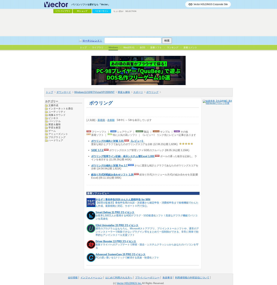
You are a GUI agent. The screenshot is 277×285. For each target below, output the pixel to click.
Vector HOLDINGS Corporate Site (211, 4)
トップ (49, 92)
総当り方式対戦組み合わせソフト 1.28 (112, 174)
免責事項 (167, 277)
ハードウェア (55, 140)
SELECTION (130, 11)
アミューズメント (58, 134)
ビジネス (53, 118)
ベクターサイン (101, 11)
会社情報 (73, 277)
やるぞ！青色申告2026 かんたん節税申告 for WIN (123, 199)
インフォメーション (91, 277)
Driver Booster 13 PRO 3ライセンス (116, 241)
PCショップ (82, 11)
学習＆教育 (54, 127)
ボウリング (152, 92)
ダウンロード (63, 92)
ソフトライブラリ (62, 11)
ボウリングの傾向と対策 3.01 (107, 141)
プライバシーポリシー (147, 277)
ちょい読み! (118, 11)
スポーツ (138, 92)
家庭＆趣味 (124, 92)
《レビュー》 (137, 141)
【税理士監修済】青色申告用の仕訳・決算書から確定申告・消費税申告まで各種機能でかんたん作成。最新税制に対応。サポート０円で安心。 (147, 204)
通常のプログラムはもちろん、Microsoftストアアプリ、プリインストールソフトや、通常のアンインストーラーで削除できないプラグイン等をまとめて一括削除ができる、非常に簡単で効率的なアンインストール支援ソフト (147, 231)
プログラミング (57, 137)
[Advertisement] (138, 24)
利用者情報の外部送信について (192, 277)
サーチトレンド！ (92, 40)
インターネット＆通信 (60, 108)
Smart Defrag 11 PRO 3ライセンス (115, 212)
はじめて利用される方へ (118, 277)
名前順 (111, 120)
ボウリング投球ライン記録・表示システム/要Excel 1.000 (123, 156)
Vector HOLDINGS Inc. (129, 283)
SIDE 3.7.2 (97, 150)
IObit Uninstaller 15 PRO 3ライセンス (117, 225)
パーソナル (54, 121)
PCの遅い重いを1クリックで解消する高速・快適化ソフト (127, 257)
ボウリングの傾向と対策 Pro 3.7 (109, 165)
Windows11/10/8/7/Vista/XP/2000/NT (94, 92)
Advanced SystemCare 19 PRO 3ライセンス (120, 254)
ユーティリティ (57, 111)
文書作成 (53, 105)
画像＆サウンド (57, 114)
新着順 (101, 120)
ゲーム (52, 130)
